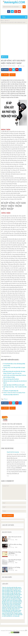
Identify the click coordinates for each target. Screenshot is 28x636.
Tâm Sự (6, 20)
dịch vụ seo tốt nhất (15, 614)
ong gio (20, 613)
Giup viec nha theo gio (7, 587)
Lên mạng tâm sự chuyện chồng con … (14, 560)
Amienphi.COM (4, 630)
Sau (11, 74)
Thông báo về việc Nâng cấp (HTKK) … (14, 552)
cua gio (4, 614)
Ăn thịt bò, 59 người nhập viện (10, 390)
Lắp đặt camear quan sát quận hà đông (11, 600)
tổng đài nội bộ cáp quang (13, 452)
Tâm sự (5, 399)
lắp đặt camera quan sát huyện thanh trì (12, 601)
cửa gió (8, 614)
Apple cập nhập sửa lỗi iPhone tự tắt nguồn (13, 384)
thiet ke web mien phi (14, 616)
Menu (3, 17)
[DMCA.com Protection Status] (15, 632)
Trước (6, 74)
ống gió (16, 613)
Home (2, 20)
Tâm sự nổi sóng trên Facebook (11, 379)
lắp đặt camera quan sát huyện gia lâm (11, 603)
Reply (8, 475)
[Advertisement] (14, 41)
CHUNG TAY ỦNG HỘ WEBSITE (8, 65)
